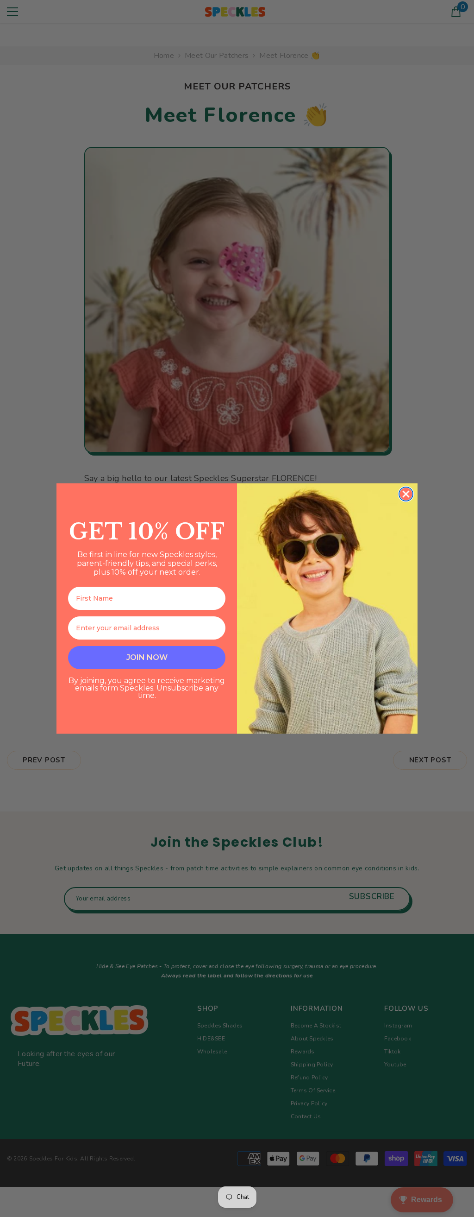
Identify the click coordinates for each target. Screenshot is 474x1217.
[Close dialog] (406, 494)
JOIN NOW (147, 657)
